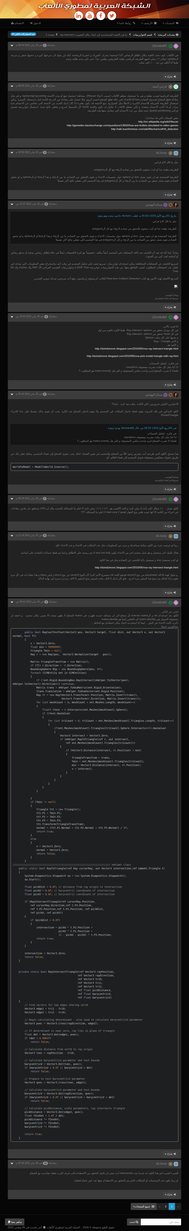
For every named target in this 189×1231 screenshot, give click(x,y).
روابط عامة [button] (125, 23)
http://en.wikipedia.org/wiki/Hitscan (158, 121)
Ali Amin (162, 152)
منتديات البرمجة (166, 34)
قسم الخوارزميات (142, 34)
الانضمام (19, 23)
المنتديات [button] (169, 23)
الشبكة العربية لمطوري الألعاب (94, 6)
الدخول (36, 23)
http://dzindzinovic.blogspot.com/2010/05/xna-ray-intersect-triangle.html (136, 348)
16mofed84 (160, 45)
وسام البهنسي (154, 204)
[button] (14, 1221)
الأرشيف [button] (148, 23)
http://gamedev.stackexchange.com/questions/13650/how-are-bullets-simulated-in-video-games (122, 125)
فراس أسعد (160, 86)
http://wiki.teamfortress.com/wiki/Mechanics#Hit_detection (144, 129)
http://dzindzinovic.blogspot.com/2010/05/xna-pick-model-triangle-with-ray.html (132, 355)
